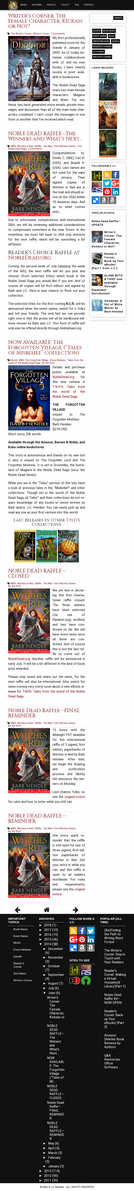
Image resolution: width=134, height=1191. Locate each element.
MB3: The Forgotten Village (34, 360)
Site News (98, 51)
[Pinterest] (107, 192)
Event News (99, 36)
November (55, 957)
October (54, 966)
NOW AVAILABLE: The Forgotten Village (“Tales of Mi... (55, 1069)
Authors (37, 5)
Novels (51, 5)
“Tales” (65, 5)
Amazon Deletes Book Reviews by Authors (114, 1041)
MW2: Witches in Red (22, 146)
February (54, 1158)
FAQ (77, 5)
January (54, 1166)
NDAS (112, 36)
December (55, 949)
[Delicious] (96, 200)
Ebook (14, 360)
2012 (48, 1176)
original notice (75, 797)
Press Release (58, 360)
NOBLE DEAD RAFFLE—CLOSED (37, 573)
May (51, 1143)
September (56, 975)
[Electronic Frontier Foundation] (74, 980)
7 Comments (58, 33)
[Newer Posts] (17, 911)
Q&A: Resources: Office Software (112, 1061)
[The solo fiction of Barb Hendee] (97, 176)
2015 (48, 939)
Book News (109, 31)
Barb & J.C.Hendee (54, 1187)
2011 (48, 1180)
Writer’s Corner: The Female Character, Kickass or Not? (45, 21)
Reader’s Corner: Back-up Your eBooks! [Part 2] (114, 1019)
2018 (48, 925)
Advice (96, 31)
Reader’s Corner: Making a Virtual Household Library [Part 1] (115, 978)
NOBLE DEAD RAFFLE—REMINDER (37, 818)
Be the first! (48, 362)
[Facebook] (115, 175)
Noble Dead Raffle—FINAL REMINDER (44, 713)
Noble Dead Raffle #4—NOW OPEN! (113, 999)
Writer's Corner (41, 33)
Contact (89, 5)
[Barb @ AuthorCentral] (82, 948)
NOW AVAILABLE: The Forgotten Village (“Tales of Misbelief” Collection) (45, 347)
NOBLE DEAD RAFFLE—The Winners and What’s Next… (45, 136)
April (51, 1148)
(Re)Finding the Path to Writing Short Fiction (113, 936)
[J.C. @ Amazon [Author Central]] (112, 200)
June (52, 993)
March (53, 1153)
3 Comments (35, 148)
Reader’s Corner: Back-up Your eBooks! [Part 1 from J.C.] (108, 261)
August (53, 983)
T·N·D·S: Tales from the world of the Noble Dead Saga (68, 391)
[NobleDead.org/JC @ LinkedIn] (115, 192)
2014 (48, 944)
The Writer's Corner (21, 33)
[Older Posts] (75, 911)
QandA (115, 41)
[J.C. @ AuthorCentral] (91, 948)
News (23, 5)
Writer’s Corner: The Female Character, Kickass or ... (56, 1009)
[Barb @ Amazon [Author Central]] (104, 200)
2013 (48, 1171)
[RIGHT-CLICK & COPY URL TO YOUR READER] (107, 175)
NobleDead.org (29, 257)
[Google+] (115, 183)
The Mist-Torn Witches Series (59, 146)
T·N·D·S (73, 520)
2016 (48, 935)
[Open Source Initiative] (86, 980)
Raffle (38, 146)
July (51, 988)
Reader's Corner (102, 46)
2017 (48, 930)
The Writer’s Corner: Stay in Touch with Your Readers (114, 956)
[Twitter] (107, 183)
